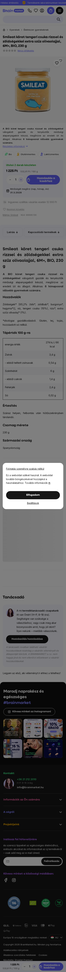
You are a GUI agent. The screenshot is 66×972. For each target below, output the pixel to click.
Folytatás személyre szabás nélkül (25, 468)
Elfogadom (33, 495)
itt (49, 482)
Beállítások (33, 503)
